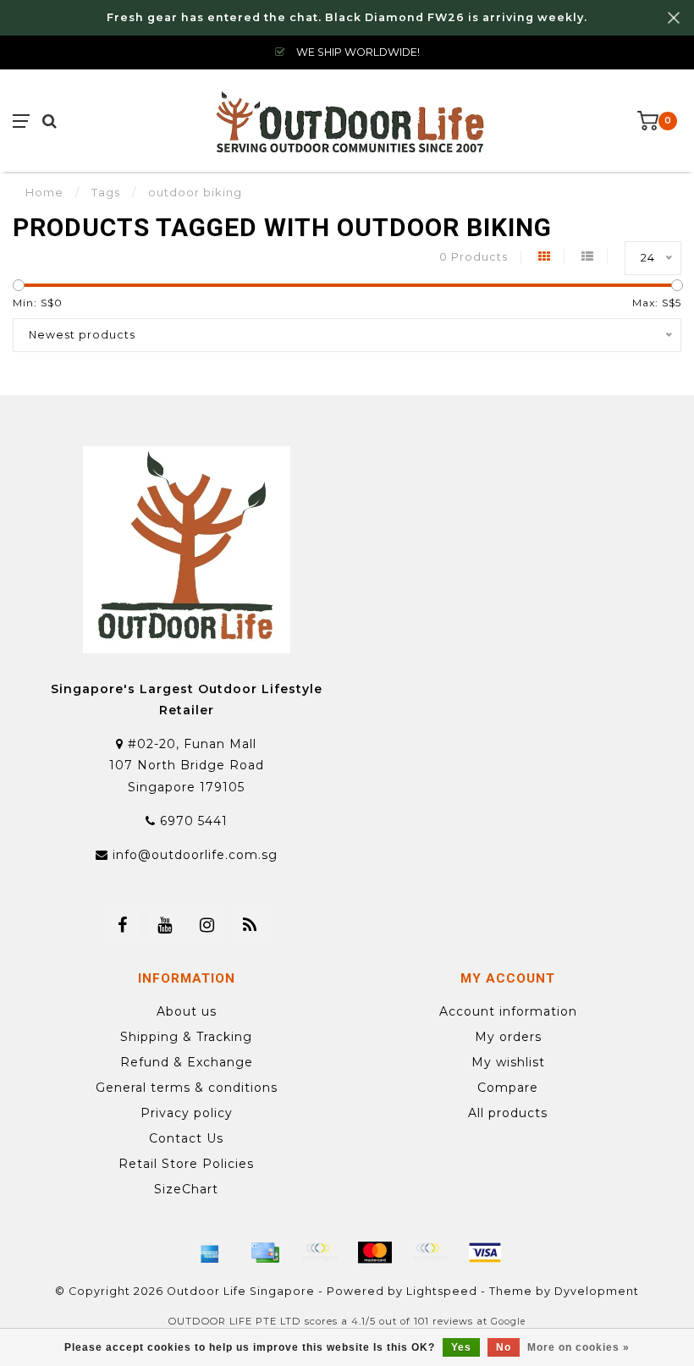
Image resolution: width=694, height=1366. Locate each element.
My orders (508, 1036)
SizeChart (186, 1189)
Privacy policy (186, 1113)
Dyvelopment (596, 1291)
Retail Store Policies (186, 1163)
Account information (508, 1011)
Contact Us (186, 1138)
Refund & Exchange (186, 1062)
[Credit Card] (265, 1252)
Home (44, 192)
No (503, 1347)
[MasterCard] (375, 1252)
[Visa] (485, 1252)
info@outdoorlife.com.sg (195, 854)
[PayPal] (430, 1252)
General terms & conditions (187, 1087)
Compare (507, 1087)
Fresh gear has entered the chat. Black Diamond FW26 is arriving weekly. (347, 17)
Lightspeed (441, 1291)
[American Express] (210, 1252)
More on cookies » (578, 1347)
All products (508, 1113)
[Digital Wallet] (320, 1252)
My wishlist (508, 1062)
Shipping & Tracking (186, 1036)
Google (508, 1321)
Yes (461, 1347)
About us (187, 1011)
